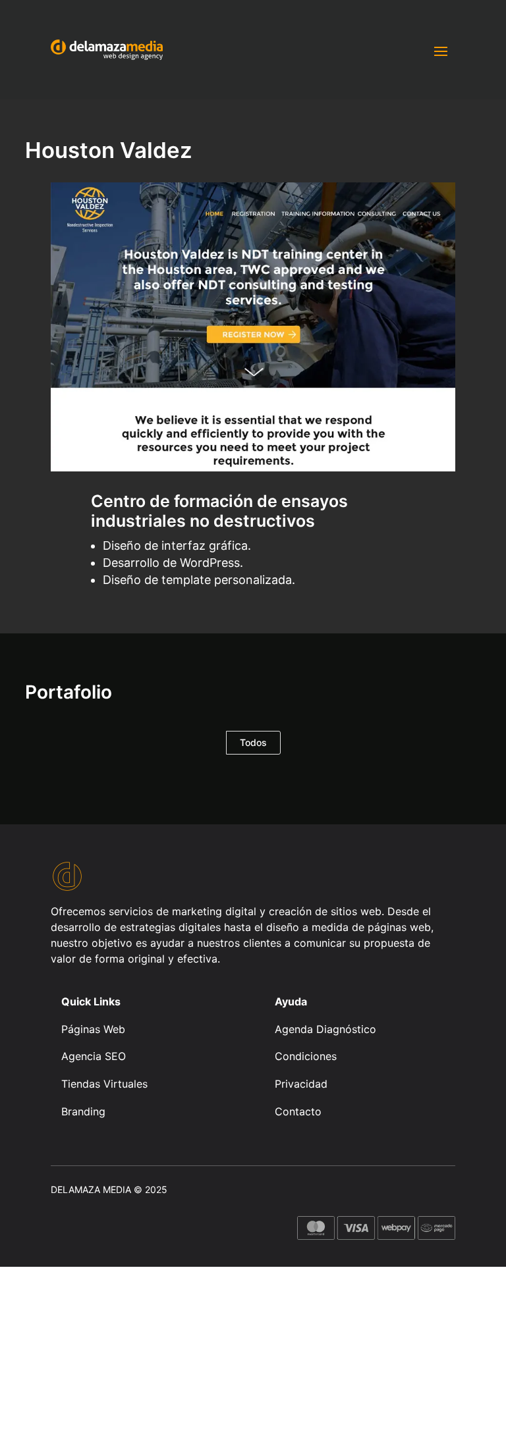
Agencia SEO (93, 1056)
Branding (83, 1111)
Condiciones (306, 1056)
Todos (253, 742)
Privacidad (301, 1083)
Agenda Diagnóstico (325, 1029)
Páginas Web (93, 1029)
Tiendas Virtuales (104, 1083)
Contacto (298, 1111)
